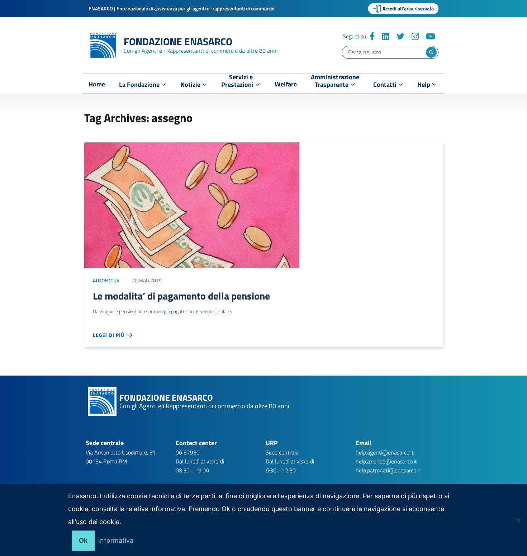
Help (424, 84)
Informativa (115, 540)
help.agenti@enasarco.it (385, 452)
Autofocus (106, 280)
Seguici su (354, 36)
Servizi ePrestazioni (238, 82)
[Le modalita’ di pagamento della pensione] (191, 204)
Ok (83, 540)
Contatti (385, 84)
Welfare (286, 84)
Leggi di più (110, 335)
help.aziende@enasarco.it (386, 461)
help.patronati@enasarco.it (388, 470)
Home (97, 84)
